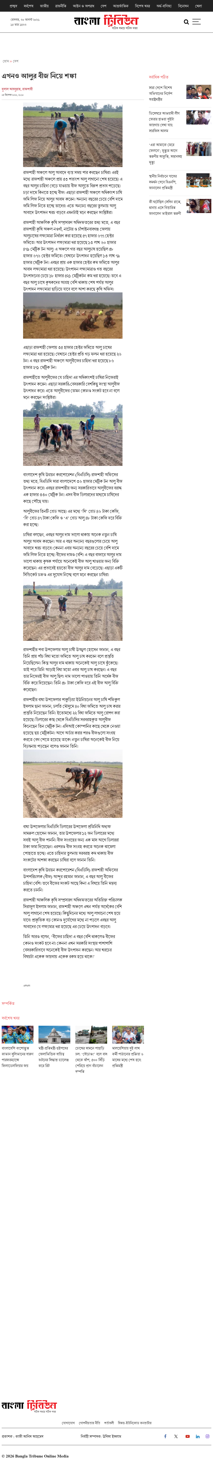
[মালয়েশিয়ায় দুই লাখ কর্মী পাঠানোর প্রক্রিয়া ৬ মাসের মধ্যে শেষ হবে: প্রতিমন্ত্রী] (128, 1051)
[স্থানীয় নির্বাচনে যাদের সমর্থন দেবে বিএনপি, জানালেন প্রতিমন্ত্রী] (180, 184)
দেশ (103, 6)
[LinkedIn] (198, 1436)
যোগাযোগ (68, 1423)
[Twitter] (176, 1436)
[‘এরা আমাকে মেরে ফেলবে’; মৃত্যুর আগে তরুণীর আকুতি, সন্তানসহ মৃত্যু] (180, 156)
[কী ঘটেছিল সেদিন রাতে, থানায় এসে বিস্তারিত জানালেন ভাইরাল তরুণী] (180, 208)
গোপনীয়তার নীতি (89, 1423)
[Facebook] (165, 1436)
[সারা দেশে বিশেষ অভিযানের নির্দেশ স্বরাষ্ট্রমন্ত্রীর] (180, 96)
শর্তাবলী (109, 1423)
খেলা (198, 6)
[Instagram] (207, 1436)
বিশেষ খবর (142, 6)
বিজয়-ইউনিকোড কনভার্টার (134, 1423)
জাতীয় (44, 6)
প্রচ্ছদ (13, 6)
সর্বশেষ (28, 6)
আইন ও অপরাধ (83, 6)
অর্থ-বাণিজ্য (163, 6)
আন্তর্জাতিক (120, 6)
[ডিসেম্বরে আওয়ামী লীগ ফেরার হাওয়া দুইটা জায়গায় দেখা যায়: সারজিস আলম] (180, 124)
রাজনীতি (60, 6)
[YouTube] (187, 1436)
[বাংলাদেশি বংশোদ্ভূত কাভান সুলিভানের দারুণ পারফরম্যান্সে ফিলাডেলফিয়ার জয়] (17, 1051)
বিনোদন (183, 6)
